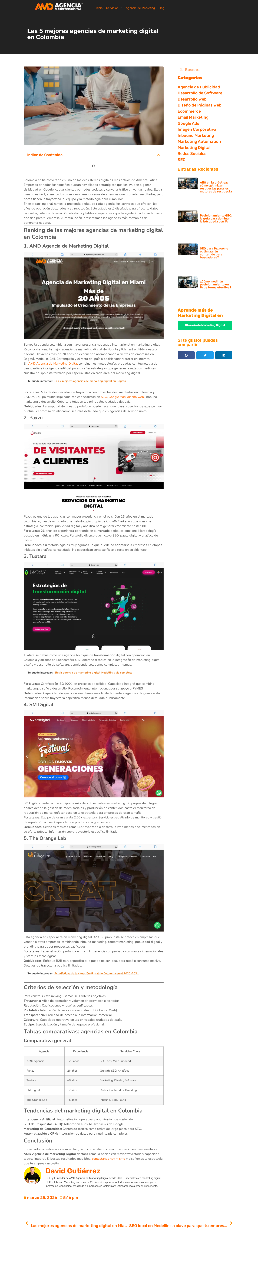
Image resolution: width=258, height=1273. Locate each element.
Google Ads (117, 397)
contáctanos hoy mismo (108, 1159)
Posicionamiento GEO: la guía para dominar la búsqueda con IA (216, 218)
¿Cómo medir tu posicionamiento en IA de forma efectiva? (215, 284)
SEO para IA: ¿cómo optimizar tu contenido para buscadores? (214, 253)
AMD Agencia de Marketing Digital (53, 363)
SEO (104, 397)
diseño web (135, 397)
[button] (114, 8)
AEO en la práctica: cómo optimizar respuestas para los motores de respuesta (216, 187)
